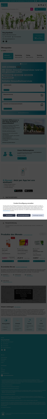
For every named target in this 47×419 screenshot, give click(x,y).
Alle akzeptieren (9, 215)
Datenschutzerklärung (6, 210)
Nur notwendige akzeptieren (23, 215)
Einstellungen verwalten (38, 215)
